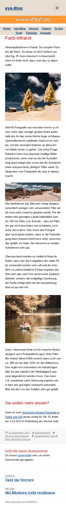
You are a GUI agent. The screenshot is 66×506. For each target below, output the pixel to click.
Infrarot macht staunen (17, 436)
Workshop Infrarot (21, 439)
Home (7, 28)
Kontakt (46, 32)
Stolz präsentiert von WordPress (21, 501)
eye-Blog (14, 8)
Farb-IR (54, 436)
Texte (19, 32)
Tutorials (31, 32)
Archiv (59, 28)
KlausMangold (42, 432)
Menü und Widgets (57, 8)
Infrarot (33, 28)
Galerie (46, 28)
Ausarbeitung (42, 436)
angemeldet (25, 455)
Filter (7, 439)
